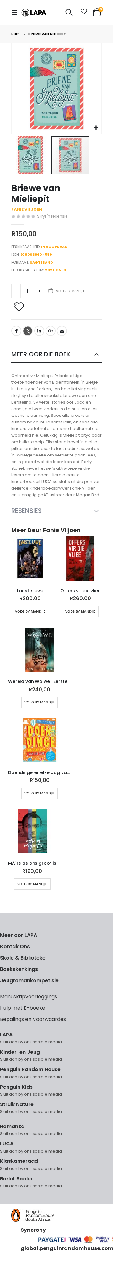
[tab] (56, 354)
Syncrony (33, 1230)
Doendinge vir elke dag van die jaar (39, 773)
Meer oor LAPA (18, 935)
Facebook (16, 331)
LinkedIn (39, 331)
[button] (95, 128)
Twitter (28, 331)
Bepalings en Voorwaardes (33, 1019)
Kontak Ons (15, 946)
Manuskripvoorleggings (28, 996)
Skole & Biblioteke (23, 957)
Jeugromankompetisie (29, 980)
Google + (51, 331)
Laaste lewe (30, 591)
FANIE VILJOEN (26, 209)
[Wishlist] (83, 12)
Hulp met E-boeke (22, 1008)
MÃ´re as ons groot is (32, 863)
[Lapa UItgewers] (33, 12)
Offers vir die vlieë (80, 591)
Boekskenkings (19, 969)
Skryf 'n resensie (52, 216)
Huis (15, 34)
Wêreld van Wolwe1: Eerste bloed (39, 682)
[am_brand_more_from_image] (30, 559)
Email (62, 331)
